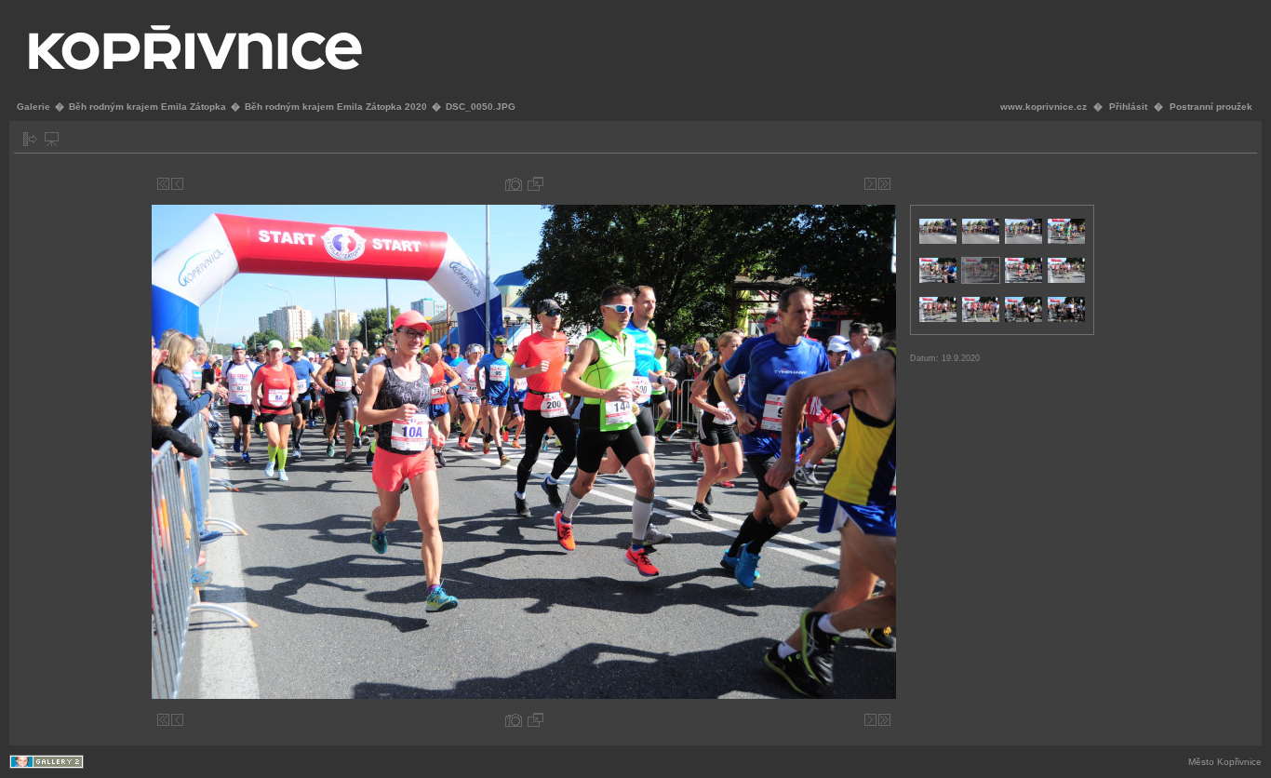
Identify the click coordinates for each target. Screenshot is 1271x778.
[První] (163, 184)
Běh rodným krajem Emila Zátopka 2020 (336, 106)
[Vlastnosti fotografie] (513, 184)
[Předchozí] (177, 184)
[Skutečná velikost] (535, 184)
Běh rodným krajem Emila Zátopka (147, 106)
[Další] (870, 184)
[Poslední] (884, 184)
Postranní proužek (1211, 106)
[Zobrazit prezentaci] (52, 139)
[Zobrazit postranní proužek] (30, 139)
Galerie (33, 106)
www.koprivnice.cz (1043, 106)
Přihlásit (1128, 106)
